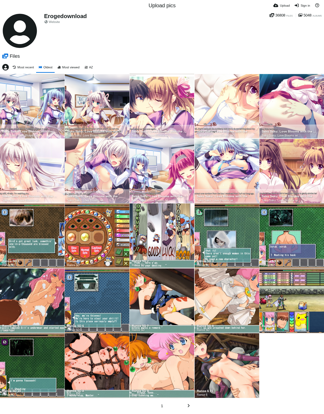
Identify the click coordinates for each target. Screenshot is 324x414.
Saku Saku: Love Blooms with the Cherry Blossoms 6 (289, 131)
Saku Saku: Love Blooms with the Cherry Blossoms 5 (224, 131)
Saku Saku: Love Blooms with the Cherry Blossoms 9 (159, 196)
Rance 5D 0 (75, 261)
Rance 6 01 (205, 391)
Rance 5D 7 (140, 326)
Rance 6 (202, 394)
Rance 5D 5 (10, 326)
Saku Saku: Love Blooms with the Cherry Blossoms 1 (289, 196)
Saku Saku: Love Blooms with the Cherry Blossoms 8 (94, 196)
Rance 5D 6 (75, 326)
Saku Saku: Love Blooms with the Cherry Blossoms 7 (29, 196)
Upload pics (162, 5)
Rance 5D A (75, 391)
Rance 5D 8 (205, 326)
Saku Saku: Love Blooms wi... (21, 135)
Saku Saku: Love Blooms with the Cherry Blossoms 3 (94, 131)
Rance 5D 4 (270, 261)
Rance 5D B (140, 391)
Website (54, 22)
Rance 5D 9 (270, 326)
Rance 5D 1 (10, 261)
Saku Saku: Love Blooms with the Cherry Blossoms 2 (29, 131)
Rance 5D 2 (140, 261)
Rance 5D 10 (11, 391)
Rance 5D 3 (205, 261)
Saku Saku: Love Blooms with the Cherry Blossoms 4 (159, 131)
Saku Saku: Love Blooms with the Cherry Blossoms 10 (224, 196)
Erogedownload (65, 16)
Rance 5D (8, 265)
